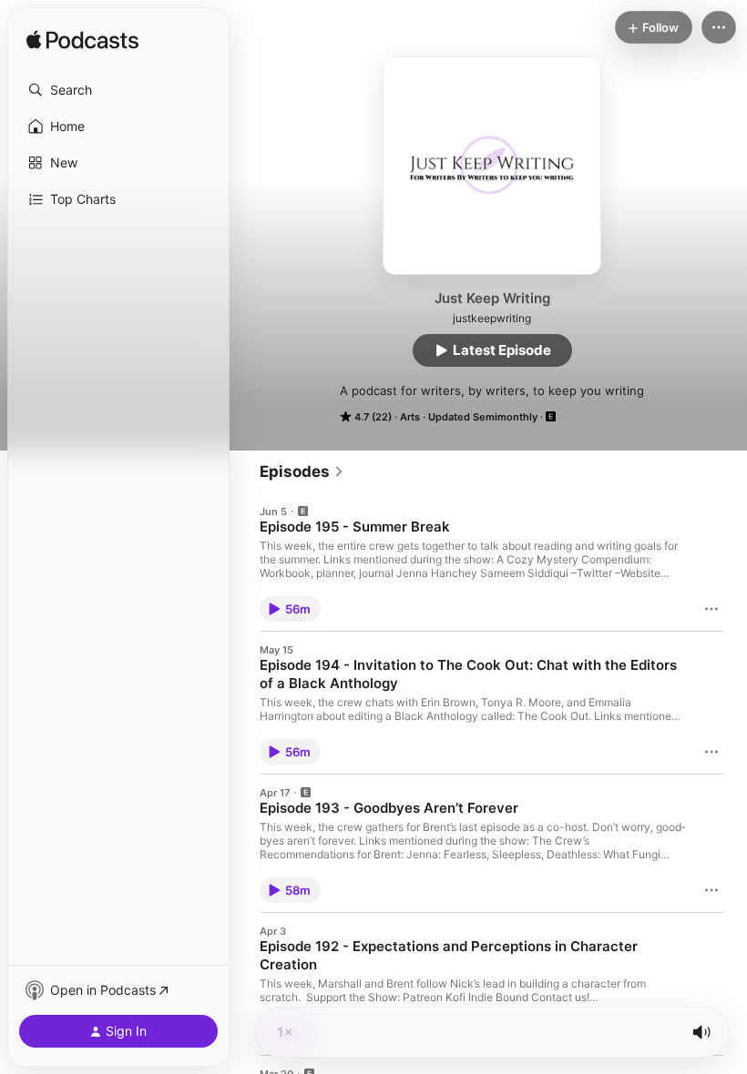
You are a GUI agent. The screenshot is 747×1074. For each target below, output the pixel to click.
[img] (82, 41)
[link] (302, 471)
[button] (118, 90)
